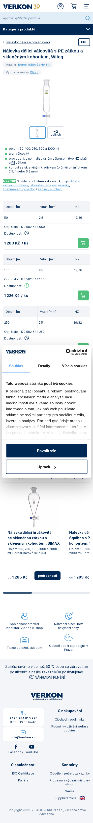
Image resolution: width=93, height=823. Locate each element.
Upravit (43, 467)
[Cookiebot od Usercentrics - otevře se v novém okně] (66, 352)
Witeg (34, 72)
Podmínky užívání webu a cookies (69, 728)
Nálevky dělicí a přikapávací (28, 42)
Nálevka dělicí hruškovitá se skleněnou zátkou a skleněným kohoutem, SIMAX (33, 537)
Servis (69, 791)
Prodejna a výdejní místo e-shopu (70, 782)
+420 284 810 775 (23, 718)
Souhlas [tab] (16, 365)
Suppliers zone (66, 798)
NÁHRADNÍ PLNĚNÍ (50, 677)
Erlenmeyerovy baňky (19, 189)
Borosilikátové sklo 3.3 (34, 64)
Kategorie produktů (19, 29)
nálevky (63, 185)
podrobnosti (47, 576)
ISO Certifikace (23, 773)
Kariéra (23, 780)
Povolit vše (46, 450)
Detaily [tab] (44, 365)
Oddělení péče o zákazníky (70, 773)
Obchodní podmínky (70, 719)
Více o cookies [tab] (74, 365)
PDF (84, 42)
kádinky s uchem (50, 189)
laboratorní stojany (43, 185)
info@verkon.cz (23, 737)
